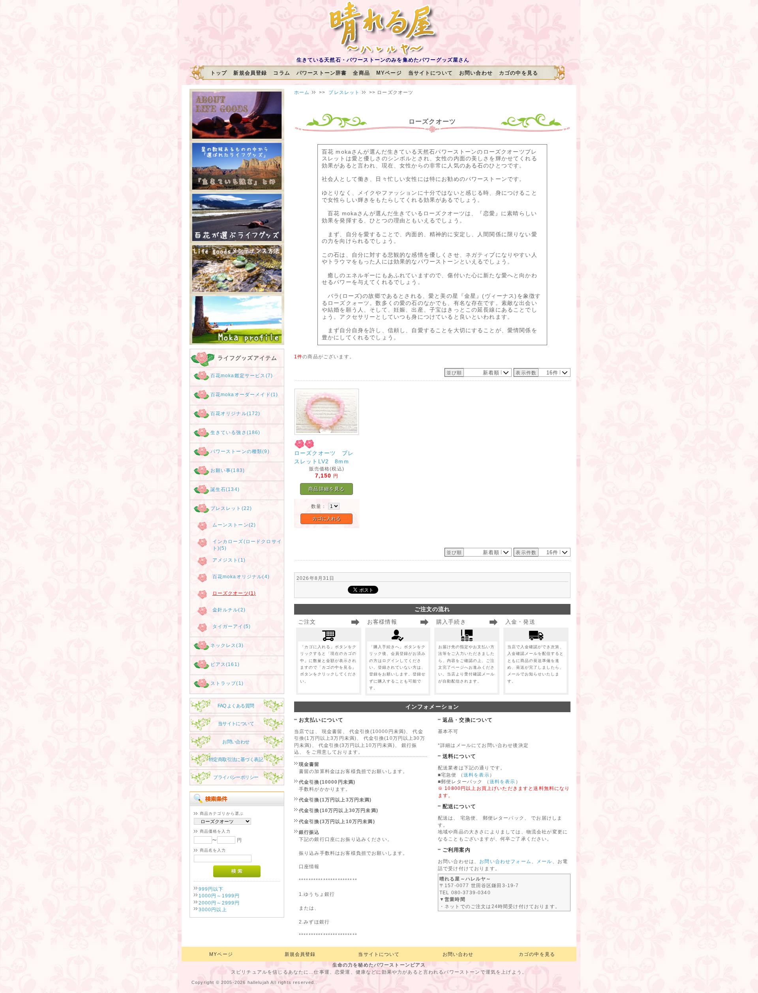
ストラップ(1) (227, 683)
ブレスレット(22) (231, 508)
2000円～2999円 (219, 902)
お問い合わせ (476, 73)
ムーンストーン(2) (234, 524)
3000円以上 (213, 909)
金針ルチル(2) (229, 609)
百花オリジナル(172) (235, 413)
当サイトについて (430, 73)
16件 (552, 373)
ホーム (302, 92)
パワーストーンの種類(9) (240, 451)
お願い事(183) (227, 470)
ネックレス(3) (227, 645)
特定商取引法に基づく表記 (236, 759)
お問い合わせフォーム (505, 861)
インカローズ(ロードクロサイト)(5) (247, 545)
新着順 (491, 373)
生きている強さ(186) (235, 432)
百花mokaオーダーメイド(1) (244, 394)
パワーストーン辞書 (321, 73)
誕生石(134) (225, 489)
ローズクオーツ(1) (234, 593)
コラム (281, 73)
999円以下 (211, 888)
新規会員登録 (250, 73)
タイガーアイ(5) (231, 626)
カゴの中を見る (518, 73)
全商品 (361, 73)
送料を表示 (476, 774)
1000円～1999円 (219, 895)
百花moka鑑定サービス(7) (241, 375)
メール (544, 861)
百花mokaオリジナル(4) (241, 576)
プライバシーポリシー (235, 777)
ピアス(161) (225, 664)
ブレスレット (344, 92)
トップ (218, 73)
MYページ (389, 73)
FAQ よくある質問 (236, 705)
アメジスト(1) (229, 559)
